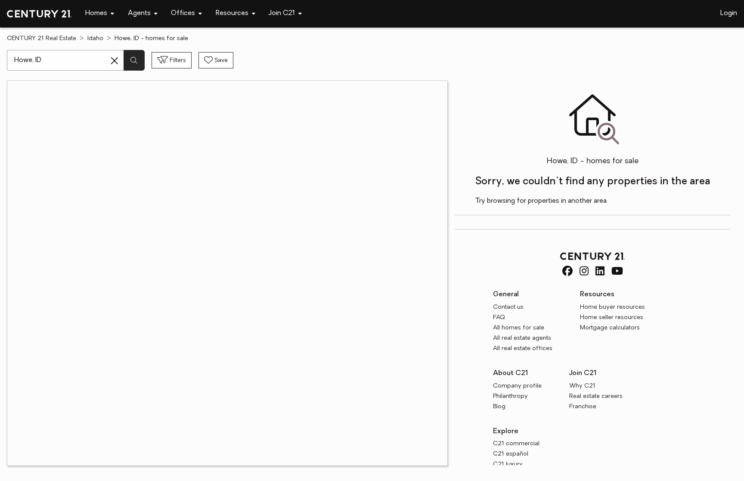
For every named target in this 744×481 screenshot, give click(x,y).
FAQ (499, 317)
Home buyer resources (612, 307)
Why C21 (582, 386)
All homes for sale (518, 328)
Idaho (95, 38)
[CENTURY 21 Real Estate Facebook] (567, 271)
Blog (499, 406)
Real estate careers (596, 396)
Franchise (582, 406)
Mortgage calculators (610, 328)
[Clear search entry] (114, 60)
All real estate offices (522, 348)
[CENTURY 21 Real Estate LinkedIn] (599, 271)
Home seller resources (611, 317)
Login (728, 13)
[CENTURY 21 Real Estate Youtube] (617, 271)
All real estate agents (522, 338)
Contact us (508, 307)
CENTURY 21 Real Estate (41, 38)
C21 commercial (516, 444)
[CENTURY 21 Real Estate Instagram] (584, 271)
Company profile (517, 386)
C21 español (510, 454)
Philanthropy (510, 396)
